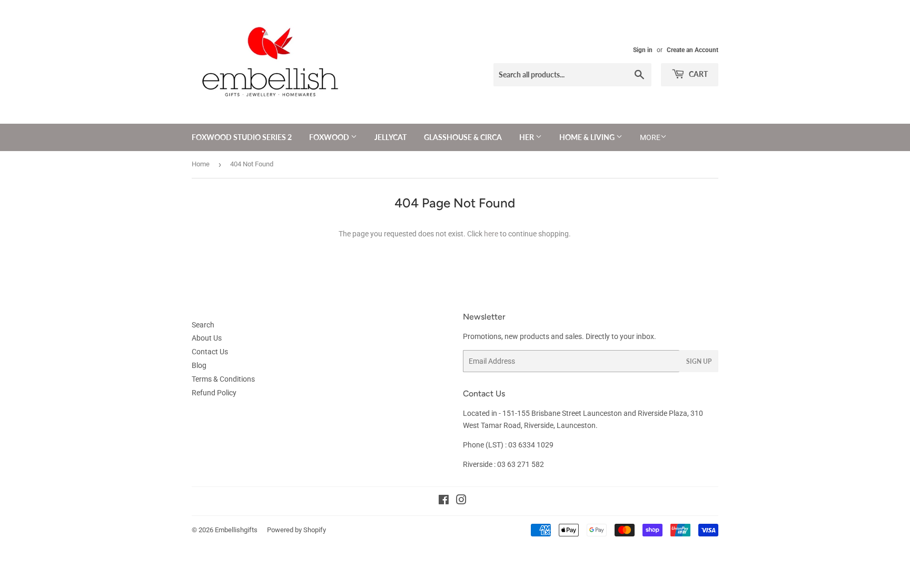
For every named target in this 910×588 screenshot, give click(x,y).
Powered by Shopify (296, 530)
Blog (199, 365)
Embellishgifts (236, 530)
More (650, 137)
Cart (697, 73)
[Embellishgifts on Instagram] (461, 501)
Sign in (642, 50)
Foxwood (330, 137)
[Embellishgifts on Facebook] (443, 501)
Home (201, 164)
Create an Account (692, 50)
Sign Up (698, 361)
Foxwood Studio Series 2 (242, 137)
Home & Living (587, 137)
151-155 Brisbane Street (541, 413)
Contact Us (210, 351)
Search (203, 325)
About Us (207, 338)
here (491, 234)
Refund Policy (214, 392)
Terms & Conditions (223, 379)
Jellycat (390, 137)
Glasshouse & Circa (463, 137)
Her (527, 137)
